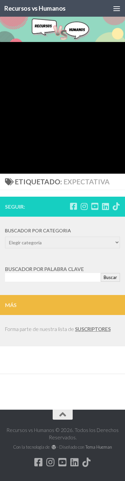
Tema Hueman (98, 447)
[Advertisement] (62, 107)
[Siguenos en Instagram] (84, 206)
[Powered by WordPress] (54, 447)
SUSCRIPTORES (93, 329)
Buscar (110, 277)
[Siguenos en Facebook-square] (73, 206)
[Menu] (116, 8)
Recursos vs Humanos (35, 8)
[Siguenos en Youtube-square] (95, 206)
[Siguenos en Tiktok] (116, 206)
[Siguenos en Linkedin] (105, 206)
